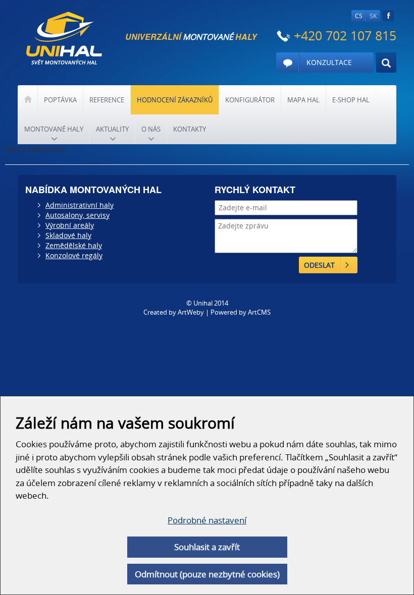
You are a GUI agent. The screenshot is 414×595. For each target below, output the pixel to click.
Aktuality (112, 129)
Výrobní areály (69, 225)
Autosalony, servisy (77, 215)
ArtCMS (259, 312)
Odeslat (319, 265)
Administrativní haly (79, 205)
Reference (106, 99)
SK (373, 16)
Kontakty (189, 129)
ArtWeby (191, 312)
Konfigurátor (250, 99)
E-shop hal (351, 99)
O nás (151, 129)
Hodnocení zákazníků (175, 99)
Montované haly (53, 129)
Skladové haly (68, 235)
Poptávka (60, 99)
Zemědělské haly (73, 245)
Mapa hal (303, 99)
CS (359, 16)
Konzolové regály (73, 255)
